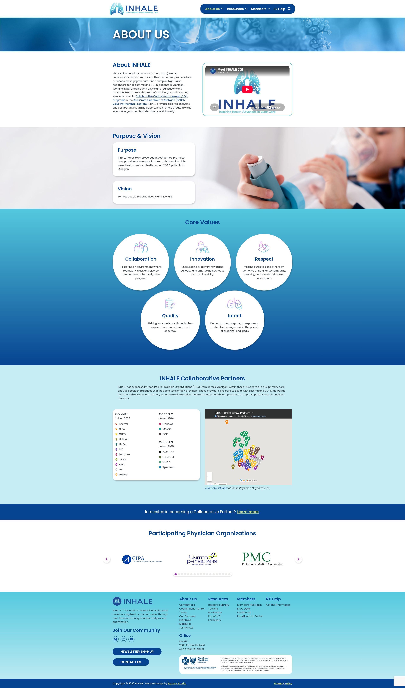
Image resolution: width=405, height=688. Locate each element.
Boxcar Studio (177, 683)
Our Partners (187, 616)
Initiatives (185, 620)
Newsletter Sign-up (137, 651)
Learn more (248, 511)
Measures (185, 624)
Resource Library (218, 605)
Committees (187, 605)
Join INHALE (186, 627)
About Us (212, 9)
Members (258, 9)
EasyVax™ (214, 616)
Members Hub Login (249, 605)
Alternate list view (216, 488)
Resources (235, 9)
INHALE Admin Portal (249, 616)
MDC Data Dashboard (244, 610)
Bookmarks (215, 612)
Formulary (214, 620)
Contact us (131, 662)
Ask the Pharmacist (278, 605)
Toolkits (213, 608)
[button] (289, 8)
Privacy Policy (283, 683)
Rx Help (279, 9)
